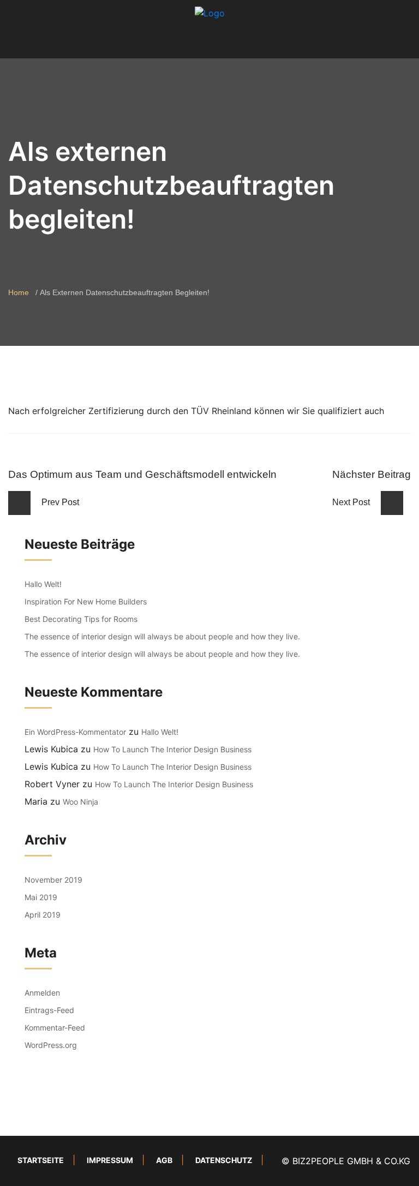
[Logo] (210, 12)
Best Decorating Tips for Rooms (81, 619)
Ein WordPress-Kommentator (75, 731)
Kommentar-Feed (55, 1027)
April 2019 (43, 914)
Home (18, 292)
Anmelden (42, 992)
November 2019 (53, 879)
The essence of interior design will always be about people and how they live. (162, 636)
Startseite (40, 1160)
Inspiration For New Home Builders (86, 601)
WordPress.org (51, 1045)
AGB (164, 1160)
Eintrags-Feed (49, 1010)
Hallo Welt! (43, 584)
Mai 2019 (41, 897)
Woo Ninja (80, 801)
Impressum (110, 1160)
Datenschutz (223, 1160)
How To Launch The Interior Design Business (172, 749)
